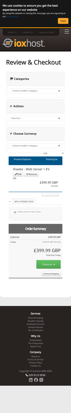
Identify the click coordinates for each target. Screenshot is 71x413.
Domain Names (35, 327)
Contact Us (27, 32)
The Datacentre (35, 343)
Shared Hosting (35, 317)
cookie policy (12, 16)
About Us (12, 32)
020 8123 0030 (36, 375)
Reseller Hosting (35, 320)
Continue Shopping (51, 273)
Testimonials (35, 340)
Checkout (47, 264)
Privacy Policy (35, 362)
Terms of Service (35, 359)
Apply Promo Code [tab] (23, 201)
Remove (32, 174)
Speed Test (35, 346)
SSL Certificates (35, 330)
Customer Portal (46, 32)
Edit (19, 174)
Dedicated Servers (35, 324)
